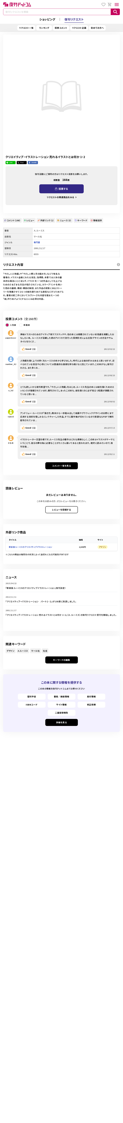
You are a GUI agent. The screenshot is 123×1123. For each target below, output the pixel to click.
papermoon (11, 338)
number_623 (11, 364)
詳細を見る (61, 722)
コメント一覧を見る (61, 465)
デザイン (11, 650)
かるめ (11, 443)
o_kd (10, 390)
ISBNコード (32, 704)
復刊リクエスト (74, 19)
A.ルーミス (23, 650)
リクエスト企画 (79, 27)
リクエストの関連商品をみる (60, 197)
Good (30, 348)
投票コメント (61, 27)
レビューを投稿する (61, 509)
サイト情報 (61, 704)
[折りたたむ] (118, 264)
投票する (63, 188)
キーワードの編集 (61, 659)
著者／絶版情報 (61, 696)
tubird (11, 416)
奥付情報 (91, 696)
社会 (45, 650)
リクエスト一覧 (26, 27)
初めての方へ (97, 27)
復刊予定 (31, 696)
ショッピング (47, 19)
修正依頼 (91, 704)
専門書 (37, 242)
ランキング (44, 27)
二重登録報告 (61, 712)
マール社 (35, 650)
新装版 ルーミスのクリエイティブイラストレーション (30, 547)
